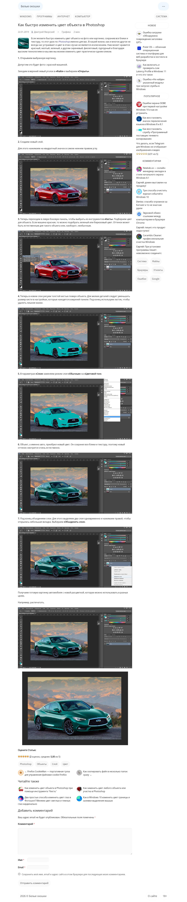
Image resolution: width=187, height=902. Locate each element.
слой (54, 764)
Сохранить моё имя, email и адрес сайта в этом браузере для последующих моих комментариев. (73, 874)
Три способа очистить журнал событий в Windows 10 (151, 194)
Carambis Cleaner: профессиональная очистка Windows (150, 238)
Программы (44, 16)
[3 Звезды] (23, 756)
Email (21, 867)
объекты (42, 764)
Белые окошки (30, 6)
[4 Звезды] (26, 756)
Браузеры (142, 270)
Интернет (63, 16)
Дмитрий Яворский (44, 31)
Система (161, 16)
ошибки (141, 278)
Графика (66, 31)
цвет (65, 764)
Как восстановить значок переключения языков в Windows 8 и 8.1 (151, 121)
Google (155, 278)
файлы (155, 261)
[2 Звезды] (21, 756)
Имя (21, 859)
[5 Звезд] (28, 756)
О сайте (152, 896)
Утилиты (158, 270)
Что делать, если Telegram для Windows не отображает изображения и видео (151, 147)
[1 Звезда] (19, 756)
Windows (26, 16)
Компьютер (82, 16)
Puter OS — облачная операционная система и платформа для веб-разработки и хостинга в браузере (151, 53)
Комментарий (26, 823)
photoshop (25, 764)
